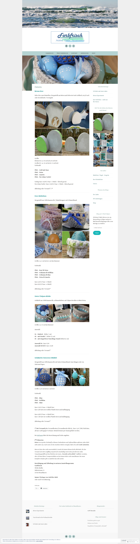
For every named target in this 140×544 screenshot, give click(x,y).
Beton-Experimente (98, 95)
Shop (93, 53)
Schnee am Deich (93, 523)
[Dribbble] (73, 46)
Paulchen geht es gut (94, 520)
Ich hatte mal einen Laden (100, 91)
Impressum (84, 53)
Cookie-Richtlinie (39, 541)
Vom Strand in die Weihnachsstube (42, 517)
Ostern (95, 184)
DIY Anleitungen (97, 199)
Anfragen (40, 435)
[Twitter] (70, 46)
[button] (48, 115)
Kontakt (74, 53)
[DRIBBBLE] (73, 536)
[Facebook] (66, 46)
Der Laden (96, 194)
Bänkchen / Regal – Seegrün (101, 175)
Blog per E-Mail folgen (103, 214)
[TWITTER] (70, 536)
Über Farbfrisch (62, 53)
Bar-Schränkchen (98, 179)
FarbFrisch (49, 53)
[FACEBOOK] (66, 536)
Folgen (97, 233)
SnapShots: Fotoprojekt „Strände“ (97, 526)
